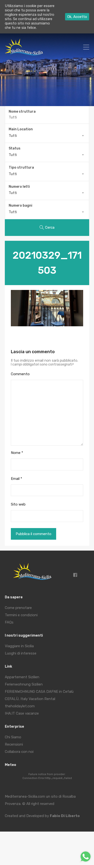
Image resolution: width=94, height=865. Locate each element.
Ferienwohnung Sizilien (24, 684)
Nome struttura (22, 112)
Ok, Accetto (77, 17)
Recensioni (14, 744)
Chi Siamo (13, 737)
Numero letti (19, 187)
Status (14, 148)
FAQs (9, 622)
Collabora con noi (19, 751)
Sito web (18, 504)
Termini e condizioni (21, 615)
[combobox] (47, 135)
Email (16, 478)
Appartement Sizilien (22, 677)
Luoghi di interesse (20, 653)
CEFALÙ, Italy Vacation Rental (30, 699)
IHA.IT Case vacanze (22, 713)
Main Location (21, 129)
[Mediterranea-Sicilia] (25, 54)
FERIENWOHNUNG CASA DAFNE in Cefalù (39, 691)
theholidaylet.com (20, 706)
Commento (20, 374)
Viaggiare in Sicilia (19, 646)
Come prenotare (18, 608)
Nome (17, 453)
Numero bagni (20, 206)
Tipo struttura (21, 168)
